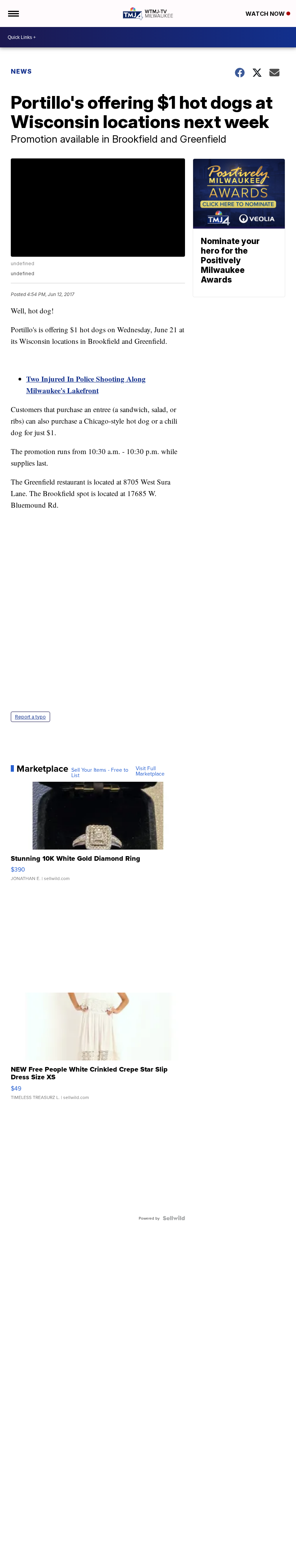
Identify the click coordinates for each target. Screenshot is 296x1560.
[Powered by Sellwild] (174, 1218)
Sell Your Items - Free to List (99, 772)
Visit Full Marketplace (150, 771)
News (21, 71)
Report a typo (30, 717)
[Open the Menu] (13, 13)
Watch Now (266, 13)
